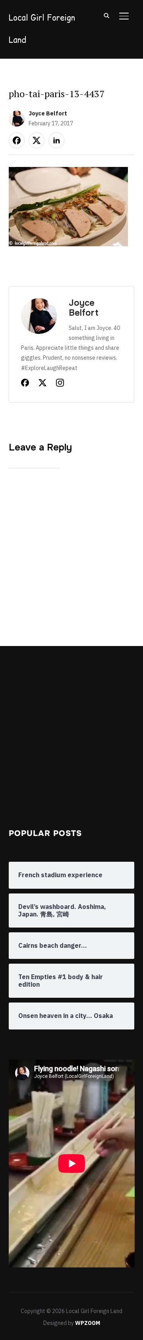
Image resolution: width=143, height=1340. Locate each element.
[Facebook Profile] (25, 384)
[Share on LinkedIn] (56, 140)
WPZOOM (87, 1323)
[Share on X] (36, 140)
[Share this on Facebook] (17, 140)
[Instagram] (60, 384)
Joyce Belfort (48, 113)
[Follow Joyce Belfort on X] (42, 384)
